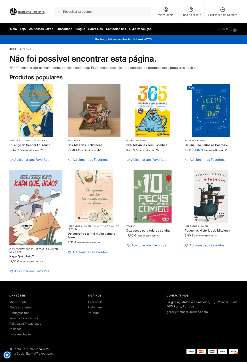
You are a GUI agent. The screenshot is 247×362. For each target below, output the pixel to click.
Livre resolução (20, 334)
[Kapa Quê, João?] (35, 207)
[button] (228, 29)
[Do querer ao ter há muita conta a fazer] (94, 196)
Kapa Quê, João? (21, 256)
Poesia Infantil (136, 140)
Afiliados (15, 329)
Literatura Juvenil (35, 140)
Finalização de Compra (222, 14)
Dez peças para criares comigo (148, 230)
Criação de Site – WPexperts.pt (31, 353)
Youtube (94, 313)
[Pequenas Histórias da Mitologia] (211, 196)
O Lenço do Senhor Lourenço (29, 145)
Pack (77, 140)
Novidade (15, 252)
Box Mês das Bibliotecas (85, 145)
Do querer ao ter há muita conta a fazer (91, 235)
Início (12, 48)
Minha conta (166, 14)
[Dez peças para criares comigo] (152, 196)
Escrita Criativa (195, 140)
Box (70, 140)
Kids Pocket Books (21, 249)
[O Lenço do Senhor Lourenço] (35, 110)
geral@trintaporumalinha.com (187, 312)
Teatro (131, 226)
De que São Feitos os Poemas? (206, 145)
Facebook (95, 302)
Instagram (95, 307)
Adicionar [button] (35, 165)
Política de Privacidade (25, 323)
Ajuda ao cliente (191, 14)
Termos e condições (23, 318)
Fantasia (15, 140)
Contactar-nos (19, 313)
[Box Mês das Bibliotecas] (94, 110)
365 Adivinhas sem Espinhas (146, 145)
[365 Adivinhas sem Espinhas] (152, 110)
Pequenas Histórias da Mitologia (207, 230)
